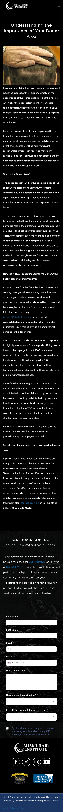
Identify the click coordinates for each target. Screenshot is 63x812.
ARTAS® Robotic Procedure (17, 316)
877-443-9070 (15, 567)
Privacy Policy (53, 797)
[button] (58, 6)
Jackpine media (52, 800)
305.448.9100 (37, 561)
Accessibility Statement (13, 800)
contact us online (30, 502)
